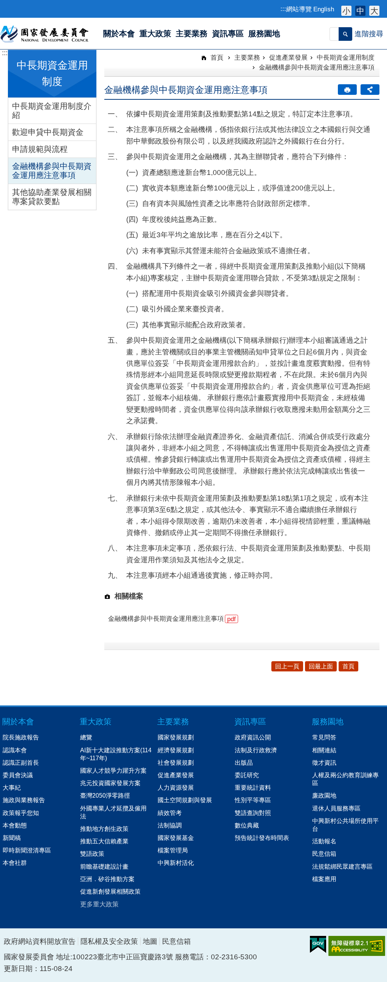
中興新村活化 (176, 862)
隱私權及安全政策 (109, 941)
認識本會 (15, 750)
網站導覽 (299, 9)
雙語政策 (92, 853)
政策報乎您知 (21, 812)
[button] (345, 34)
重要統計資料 (253, 787)
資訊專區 (250, 721)
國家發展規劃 (176, 737)
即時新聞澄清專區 (27, 850)
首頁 (216, 57)
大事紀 (12, 787)
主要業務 (247, 57)
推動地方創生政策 (104, 828)
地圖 (150, 941)
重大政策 (95, 721)
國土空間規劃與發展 (185, 799)
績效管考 (170, 812)
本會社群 (15, 862)
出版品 (244, 762)
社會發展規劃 (176, 762)
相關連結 (324, 750)
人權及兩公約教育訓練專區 (345, 779)
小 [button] (346, 10)
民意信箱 (324, 853)
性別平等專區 (253, 799)
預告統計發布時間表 (262, 837)
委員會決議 (18, 775)
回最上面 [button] (321, 666)
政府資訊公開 (253, 737)
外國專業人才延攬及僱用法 (113, 812)
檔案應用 (324, 878)
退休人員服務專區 (336, 808)
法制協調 (170, 825)
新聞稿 (12, 837)
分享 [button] (370, 89)
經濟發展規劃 (176, 750)
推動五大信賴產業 (104, 841)
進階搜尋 (368, 34)
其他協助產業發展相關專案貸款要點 (51, 197)
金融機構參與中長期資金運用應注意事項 (51, 170)
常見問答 (324, 737)
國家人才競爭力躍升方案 (113, 770)
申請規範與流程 (40, 149)
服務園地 (328, 721)
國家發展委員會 (45, 34)
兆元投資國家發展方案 (110, 782)
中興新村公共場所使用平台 (345, 824)
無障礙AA (356, 946)
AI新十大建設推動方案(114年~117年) (116, 754)
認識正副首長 (21, 762)
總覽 (86, 737)
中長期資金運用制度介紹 (51, 110)
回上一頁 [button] (287, 666)
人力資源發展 (176, 787)
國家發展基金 (176, 837)
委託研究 (247, 775)
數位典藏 (247, 825)
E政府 (318, 944)
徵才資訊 (324, 762)
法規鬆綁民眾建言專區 (342, 866)
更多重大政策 (99, 904)
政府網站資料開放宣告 (40, 941)
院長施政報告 (21, 737)
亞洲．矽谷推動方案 (107, 878)
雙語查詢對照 (253, 812)
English (323, 9)
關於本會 (18, 721)
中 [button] (360, 10)
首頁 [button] (348, 666)
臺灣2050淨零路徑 (105, 795)
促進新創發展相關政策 (110, 891)
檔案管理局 (173, 850)
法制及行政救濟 (256, 750)
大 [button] (374, 10)
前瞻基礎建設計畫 (104, 866)
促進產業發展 (288, 57)
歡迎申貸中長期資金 (48, 132)
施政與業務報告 (24, 799)
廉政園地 (324, 795)
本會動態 (15, 825)
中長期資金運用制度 (346, 57)
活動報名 (324, 841)
